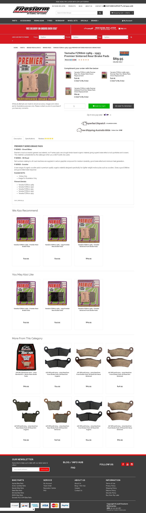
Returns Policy (111, 490)
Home (16, 47)
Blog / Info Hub (80, 486)
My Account (47, 483)
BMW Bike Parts (17, 495)
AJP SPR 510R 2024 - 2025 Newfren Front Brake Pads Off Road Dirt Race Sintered (120, 428)
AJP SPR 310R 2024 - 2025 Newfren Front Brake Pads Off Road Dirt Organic (57, 374)
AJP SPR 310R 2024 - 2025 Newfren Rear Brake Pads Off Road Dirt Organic (26, 428)
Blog (80, 6)
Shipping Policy (111, 488)
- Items (121, 13)
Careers (77, 488)
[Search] (100, 13)
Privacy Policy (111, 486)
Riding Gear (39, 21)
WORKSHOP (59, 21)
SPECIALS (84, 21)
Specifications (30, 138)
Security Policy (111, 493)
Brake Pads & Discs (34, 47)
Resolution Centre (49, 488)
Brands (94, 21)
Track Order (47, 486)
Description (18, 138)
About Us (89, 6)
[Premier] (124, 53)
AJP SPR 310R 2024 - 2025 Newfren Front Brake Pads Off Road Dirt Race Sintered (88, 374)
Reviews (41, 138)
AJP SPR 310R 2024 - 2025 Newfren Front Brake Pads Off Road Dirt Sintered (120, 374)
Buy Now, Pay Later (58, 6)
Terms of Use (110, 483)
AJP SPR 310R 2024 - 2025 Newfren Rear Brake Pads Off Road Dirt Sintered (57, 428)
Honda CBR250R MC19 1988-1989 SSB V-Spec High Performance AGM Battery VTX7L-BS (18, 503)
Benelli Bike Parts (18, 488)
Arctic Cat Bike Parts (19, 486)
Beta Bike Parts (17, 490)
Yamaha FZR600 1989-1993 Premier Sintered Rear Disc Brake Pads (77, 47)
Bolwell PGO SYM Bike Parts (22, 497)
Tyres (49, 21)
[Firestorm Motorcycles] (31, 10)
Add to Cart (99, 106)
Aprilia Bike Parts (17, 483)
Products (72, 6)
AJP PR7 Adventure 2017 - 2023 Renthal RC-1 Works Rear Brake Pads (26, 374)
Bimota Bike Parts (18, 493)
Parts (14, 21)
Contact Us (99, 6)
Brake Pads (47, 47)
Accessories (25, 21)
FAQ (44, 490)
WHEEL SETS (72, 21)
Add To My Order (82, 81)
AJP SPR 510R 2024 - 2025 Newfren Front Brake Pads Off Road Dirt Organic (88, 428)
